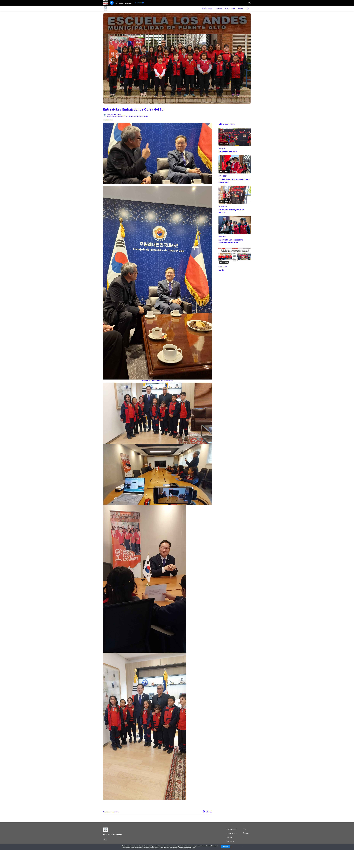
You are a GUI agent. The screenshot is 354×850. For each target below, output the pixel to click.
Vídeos (240, 8)
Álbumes (246, 833)
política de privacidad (188, 847)
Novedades (108, 120)
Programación (230, 8)
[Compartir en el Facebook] (204, 811)
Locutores (218, 8)
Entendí (225, 847)
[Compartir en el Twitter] (207, 811)
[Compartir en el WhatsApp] (211, 811)
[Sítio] (249, 3)
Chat (247, 8)
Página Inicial (207, 8)
